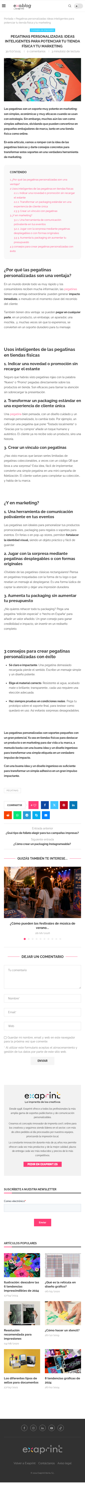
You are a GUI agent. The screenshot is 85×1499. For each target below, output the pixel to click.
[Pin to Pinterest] (64, 805)
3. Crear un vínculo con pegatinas (36, 210)
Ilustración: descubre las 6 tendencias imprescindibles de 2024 (21, 1286)
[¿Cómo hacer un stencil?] (63, 1313)
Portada (8, 18)
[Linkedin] (42, 1428)
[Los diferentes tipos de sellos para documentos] (22, 1361)
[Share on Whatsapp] (17, 815)
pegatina (16, 414)
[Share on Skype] (36, 815)
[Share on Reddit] (8, 815)
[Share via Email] (46, 815)
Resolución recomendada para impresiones (18, 1334)
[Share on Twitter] (54, 805)
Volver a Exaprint (25, 1463)
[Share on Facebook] (45, 805)
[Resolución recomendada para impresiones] (22, 1313)
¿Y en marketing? (21, 215)
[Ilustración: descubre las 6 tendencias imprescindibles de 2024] (22, 1265)
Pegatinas (12, 790)
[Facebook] (24, 1428)
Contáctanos (46, 1463)
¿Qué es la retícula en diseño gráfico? (60, 1284)
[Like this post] (34, 805)
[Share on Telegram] (27, 815)
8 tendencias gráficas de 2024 (62, 1380)
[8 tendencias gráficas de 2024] (63, 1361)
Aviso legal (65, 1463)
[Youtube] (51, 1428)
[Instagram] (33, 1428)
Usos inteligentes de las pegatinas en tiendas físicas (42, 188)
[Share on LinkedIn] (73, 805)
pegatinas (70, 289)
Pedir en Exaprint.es (42, 1164)
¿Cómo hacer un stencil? (62, 1330)
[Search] (70, 6)
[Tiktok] (61, 1428)
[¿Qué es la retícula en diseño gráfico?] (63, 1265)
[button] (7, 903)
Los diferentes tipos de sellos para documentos (21, 1380)
